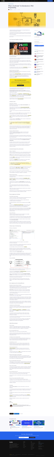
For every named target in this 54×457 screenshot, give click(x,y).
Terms (39, 455)
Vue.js (19, 351)
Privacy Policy (24, 446)
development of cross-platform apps (18, 204)
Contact (24, 447)
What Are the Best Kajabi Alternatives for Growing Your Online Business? (40, 59)
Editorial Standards (42, 455)
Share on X (12, 413)
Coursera (17, 310)
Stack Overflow (19, 309)
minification (25, 246)
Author (10, 401)
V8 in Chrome (20, 93)
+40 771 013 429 (40, 444)
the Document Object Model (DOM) (25, 107)
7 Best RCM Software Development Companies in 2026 (40, 71)
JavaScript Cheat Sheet (17, 164)
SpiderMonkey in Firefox (26, 93)
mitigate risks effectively (27, 363)
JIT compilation (29, 94)
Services (24, 444)
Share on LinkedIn (17, 413)
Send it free (39, 45)
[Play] (20, 48)
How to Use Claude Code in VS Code (40, 53)
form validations (25, 178)
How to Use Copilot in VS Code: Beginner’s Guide (39, 69)
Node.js (16, 76)
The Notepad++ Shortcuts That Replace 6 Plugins (39, 74)
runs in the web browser (18, 73)
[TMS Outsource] (3, 0)
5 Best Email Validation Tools (39, 66)
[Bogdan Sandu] (11, 406)
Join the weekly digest (32, 437)
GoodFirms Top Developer (24, 454)
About (23, 443)
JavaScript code (14, 95)
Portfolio (24, 445)
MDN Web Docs (15, 309)
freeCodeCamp (24, 309)
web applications (25, 67)
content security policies (23, 271)
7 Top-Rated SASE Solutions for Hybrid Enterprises (40, 64)
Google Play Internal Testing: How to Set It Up (40, 61)
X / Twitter (11, 450)
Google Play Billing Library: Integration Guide (40, 51)
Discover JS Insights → (20, 85)
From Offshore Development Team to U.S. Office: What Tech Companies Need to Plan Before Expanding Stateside (40, 56)
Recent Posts (11, 402)
